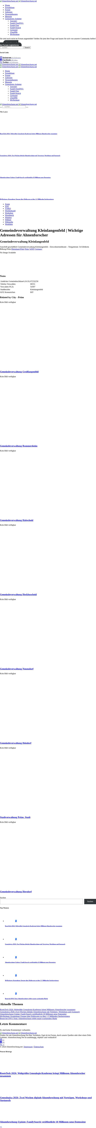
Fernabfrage (9, 7)
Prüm (27, 249)
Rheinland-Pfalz (17, 249)
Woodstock (9, 215)
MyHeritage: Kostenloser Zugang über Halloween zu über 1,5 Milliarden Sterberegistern (27, 199)
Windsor (8, 217)
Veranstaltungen (11, 14)
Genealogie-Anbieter (13, 19)
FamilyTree (14, 25)
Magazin (8, 16)
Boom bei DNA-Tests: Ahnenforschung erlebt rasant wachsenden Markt (26, 998)
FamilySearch (15, 28)
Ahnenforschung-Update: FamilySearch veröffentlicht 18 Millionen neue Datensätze (25, 177)
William (8, 220)
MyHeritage (15, 34)
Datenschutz (39, 1047)
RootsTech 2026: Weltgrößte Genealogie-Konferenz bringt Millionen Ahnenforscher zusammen (28, 133)
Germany (38, 249)
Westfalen (9, 224)
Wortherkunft (10, 211)
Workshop (9, 213)
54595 (31, 249)
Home (7, 5)
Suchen (3, 898)
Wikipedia (9, 222)
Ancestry (13, 21)
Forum (7, 10)
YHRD (8, 208)
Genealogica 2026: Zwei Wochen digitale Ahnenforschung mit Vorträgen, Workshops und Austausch (30, 155)
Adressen (8, 12)
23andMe (14, 32)
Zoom (7, 204)
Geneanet (14, 30)
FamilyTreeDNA (17, 23)
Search (27, 47)
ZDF (7, 206)
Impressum (28, 1047)
